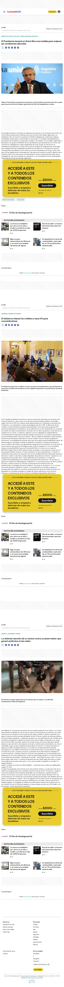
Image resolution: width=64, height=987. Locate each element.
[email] (15, 48)
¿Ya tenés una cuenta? (44, 191)
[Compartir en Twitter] (12, 48)
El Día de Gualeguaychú (20, 212)
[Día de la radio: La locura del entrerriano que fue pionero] (37, 227)
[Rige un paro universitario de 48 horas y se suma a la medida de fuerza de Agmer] (5, 242)
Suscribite (52, 11)
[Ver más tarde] (2, 47)
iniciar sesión (27, 273)
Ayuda (41, 978)
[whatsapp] (6, 48)
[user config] (59, 11)
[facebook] (9, 48)
